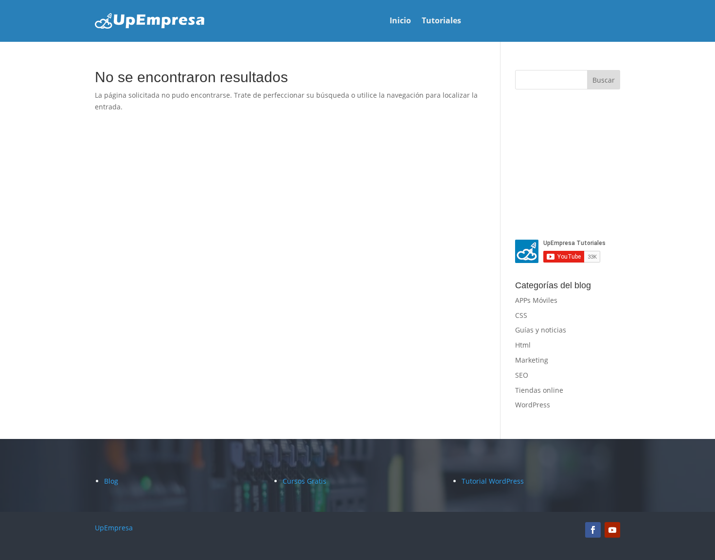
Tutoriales (441, 21)
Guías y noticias (540, 329)
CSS (521, 315)
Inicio (400, 21)
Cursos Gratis (304, 481)
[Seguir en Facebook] (593, 530)
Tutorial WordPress (493, 481)
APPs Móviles (536, 300)
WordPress (532, 404)
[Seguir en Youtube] (612, 530)
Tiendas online (539, 390)
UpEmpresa (114, 527)
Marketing (531, 360)
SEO (521, 375)
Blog (111, 481)
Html (523, 345)
